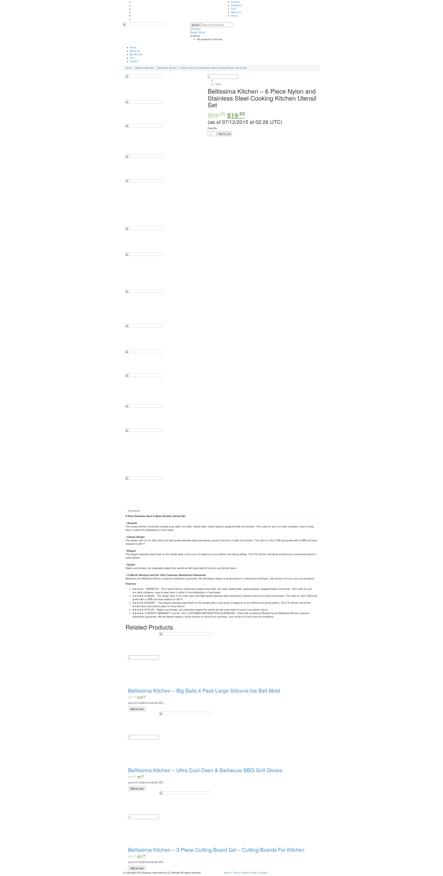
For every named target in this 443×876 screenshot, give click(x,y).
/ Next (218, 84)
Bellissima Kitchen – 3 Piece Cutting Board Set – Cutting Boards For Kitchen (216, 849)
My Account (136, 54)
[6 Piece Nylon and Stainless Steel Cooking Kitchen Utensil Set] (143, 87)
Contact (235, 1)
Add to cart (224, 134)
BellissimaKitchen (144, 68)
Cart (233, 8)
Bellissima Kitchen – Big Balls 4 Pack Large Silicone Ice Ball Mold (204, 690)
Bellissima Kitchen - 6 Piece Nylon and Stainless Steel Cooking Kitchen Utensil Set (202, 68)
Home (234, 15)
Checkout (236, 5)
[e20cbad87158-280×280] (143, 271)
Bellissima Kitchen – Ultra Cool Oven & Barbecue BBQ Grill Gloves (205, 770)
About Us (236, 12)
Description (134, 510)
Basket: (197, 32)
